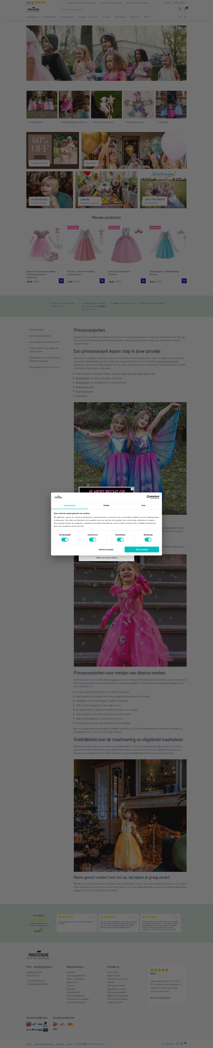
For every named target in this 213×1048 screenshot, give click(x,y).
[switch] (92, 540)
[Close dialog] (132, 489)
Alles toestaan (142, 549)
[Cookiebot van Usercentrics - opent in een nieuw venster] (148, 497)
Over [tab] (143, 505)
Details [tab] (107, 505)
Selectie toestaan (106, 549)
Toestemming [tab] (69, 505)
